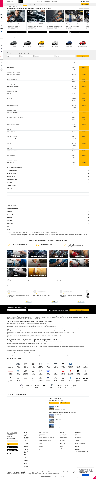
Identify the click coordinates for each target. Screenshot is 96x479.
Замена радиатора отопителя (12, 105)
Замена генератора (10, 157)
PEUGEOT (78, 374)
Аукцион (40, 443)
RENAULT (10, 381)
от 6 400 (73, 162)
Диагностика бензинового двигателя (13, 122)
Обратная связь (54, 1)
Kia (10, 367)
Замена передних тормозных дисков (14, 84)
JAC (86, 367)
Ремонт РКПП (9, 148)
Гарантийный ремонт (64, 438)
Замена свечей (9, 93)
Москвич (10, 374)
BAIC (40, 374)
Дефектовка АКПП (10, 143)
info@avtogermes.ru (11, 438)
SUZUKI (63, 374)
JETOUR (78, 367)
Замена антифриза (10, 67)
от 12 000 (74, 138)
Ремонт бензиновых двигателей (13, 126)
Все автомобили (42, 434)
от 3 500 (73, 119)
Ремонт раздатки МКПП (11, 141)
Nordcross (44, 388)
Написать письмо (12, 450)
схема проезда (57, 409)
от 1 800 (73, 160)
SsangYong (48, 381)
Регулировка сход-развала (12, 136)
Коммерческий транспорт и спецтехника (46, 437)
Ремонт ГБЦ (9, 129)
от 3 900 (73, 124)
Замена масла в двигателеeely (12, 81)
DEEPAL (52, 388)
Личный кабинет (13, 444)
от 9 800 (73, 148)
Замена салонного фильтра (12, 91)
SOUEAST (56, 374)
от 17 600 (74, 105)
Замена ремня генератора (11, 160)
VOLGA (59, 388)
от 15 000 (74, 133)
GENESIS (18, 381)
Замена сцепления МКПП (11, 138)
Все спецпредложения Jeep (84, 8)
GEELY (55, 367)
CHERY (33, 367)
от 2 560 (73, 150)
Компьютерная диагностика (12, 150)
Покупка (61, 446)
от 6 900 (73, 81)
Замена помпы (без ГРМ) (11, 103)
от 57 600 (74, 145)
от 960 (74, 91)
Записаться (84, 67)
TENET (37, 388)
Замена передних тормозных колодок (14, 86)
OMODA (78, 381)
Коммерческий (74, 388)
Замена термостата (10, 107)
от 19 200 (74, 88)
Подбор (40, 449)
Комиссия (41, 446)
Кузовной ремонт (63, 437)
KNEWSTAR (25, 374)
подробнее (63, 409)
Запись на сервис (85, 4)
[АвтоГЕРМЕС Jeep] (20, 1)
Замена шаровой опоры (11, 119)
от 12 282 (74, 110)
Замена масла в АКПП (11, 76)
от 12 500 (74, 107)
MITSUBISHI (70, 374)
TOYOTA (26, 466)
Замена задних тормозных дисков (13, 72)
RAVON (55, 381)
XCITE (25, 367)
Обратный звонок (12, 447)
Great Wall (40, 381)
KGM (22, 388)
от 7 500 (73, 79)
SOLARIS (48, 367)
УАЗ (33, 381)
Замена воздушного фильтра (12, 69)
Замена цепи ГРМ (10, 98)
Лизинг (76, 438)
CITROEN (86, 374)
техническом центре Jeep (38, 232)
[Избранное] (80, 1)
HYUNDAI (40, 367)
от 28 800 (74, 141)
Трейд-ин (77, 440)
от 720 (74, 72)
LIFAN (70, 381)
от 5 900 (73, 136)
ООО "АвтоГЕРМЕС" (14, 469)
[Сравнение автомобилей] (81, 1)
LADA (18, 367)
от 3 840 (73, 112)
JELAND (67, 388)
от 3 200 (73, 95)
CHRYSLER (63, 381)
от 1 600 (73, 93)
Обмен (40, 448)
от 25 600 (74, 129)
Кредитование (78, 437)
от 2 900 (73, 67)
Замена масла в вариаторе (12, 79)
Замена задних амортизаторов (12, 112)
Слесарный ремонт (63, 435)
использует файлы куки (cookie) (46, 476)
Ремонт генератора (10, 162)
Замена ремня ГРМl (10, 88)
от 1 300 (73, 100)
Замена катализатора (11, 100)
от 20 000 (74, 98)
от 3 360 (73, 117)
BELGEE (63, 367)
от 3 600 (73, 157)
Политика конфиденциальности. (68, 474)
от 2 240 (73, 76)
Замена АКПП (9, 145)
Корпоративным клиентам (80, 443)
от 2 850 (73, 131)
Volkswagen (26, 465)
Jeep (26, 381)
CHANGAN (70, 367)
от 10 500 (74, 74)
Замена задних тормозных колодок (13, 74)
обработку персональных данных (61, 310)
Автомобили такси (42, 438)
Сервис (61, 448)
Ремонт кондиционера (11, 155)
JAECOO (85, 381)
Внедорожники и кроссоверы (44, 435)
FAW (18, 374)
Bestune (29, 388)
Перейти (82, 56)
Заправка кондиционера (11, 153)
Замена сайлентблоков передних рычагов (15, 117)
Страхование (77, 435)
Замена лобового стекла (11, 110)
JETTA (48, 374)
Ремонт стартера (10, 164)
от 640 (74, 69)
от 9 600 (73, 114)
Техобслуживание (63, 434)
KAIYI (33, 374)
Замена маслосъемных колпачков (13, 124)
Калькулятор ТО (63, 440)
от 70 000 (74, 143)
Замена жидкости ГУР (11, 131)
